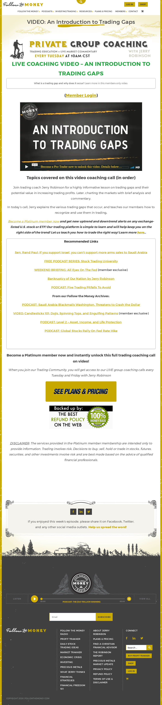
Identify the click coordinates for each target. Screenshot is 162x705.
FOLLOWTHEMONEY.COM (37, 698)
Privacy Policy (102, 669)
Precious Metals (71, 667)
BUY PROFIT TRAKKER (139, 656)
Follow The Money (28, 11)
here (140, 232)
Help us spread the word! (107, 527)
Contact (133, 11)
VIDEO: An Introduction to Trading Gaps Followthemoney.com (23, 4)
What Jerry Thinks (72, 672)
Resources (85, 11)
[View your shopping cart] (142, 11)
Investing (66, 662)
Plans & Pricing (103, 11)
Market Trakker (71, 652)
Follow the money (26, 630)
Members (120, 11)
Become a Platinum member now (33, 221)
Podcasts (47, 11)
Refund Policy (102, 674)
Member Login (81, 95)
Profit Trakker (70, 639)
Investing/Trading (65, 11)
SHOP (143, 4)
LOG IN (131, 671)
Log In (129, 4)
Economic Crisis (71, 657)
